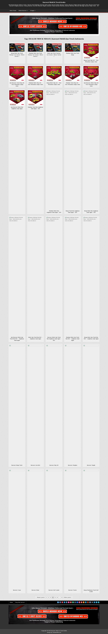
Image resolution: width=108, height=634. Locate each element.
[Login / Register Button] (96, 602)
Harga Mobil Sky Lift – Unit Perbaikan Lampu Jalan (54, 83)
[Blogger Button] (84, 602)
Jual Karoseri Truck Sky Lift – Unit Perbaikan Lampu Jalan (17, 84)
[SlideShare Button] (94, 602)
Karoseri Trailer (72, 590)
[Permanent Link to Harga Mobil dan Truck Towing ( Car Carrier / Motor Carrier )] (17, 47)
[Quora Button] (88, 602)
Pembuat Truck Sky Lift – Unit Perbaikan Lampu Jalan (72, 83)
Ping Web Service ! (20, 602)
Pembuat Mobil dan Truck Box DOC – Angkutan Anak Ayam (72, 339)
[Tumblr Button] (75, 602)
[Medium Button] (73, 602)
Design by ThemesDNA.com (54, 632)
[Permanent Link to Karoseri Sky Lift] (54, 404)
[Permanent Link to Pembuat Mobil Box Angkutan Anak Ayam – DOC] (54, 149)
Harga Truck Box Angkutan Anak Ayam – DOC (72, 211)
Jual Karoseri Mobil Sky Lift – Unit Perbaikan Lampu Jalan (91, 84)
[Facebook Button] (60, 602)
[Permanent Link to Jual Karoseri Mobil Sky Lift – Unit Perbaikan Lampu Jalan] (91, 73)
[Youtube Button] (71, 602)
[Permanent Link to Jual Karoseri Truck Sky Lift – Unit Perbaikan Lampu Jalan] (17, 73)
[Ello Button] (92, 602)
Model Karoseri (23, 10)
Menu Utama (13, 10)
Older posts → (68, 597)
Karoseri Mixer (35, 590)
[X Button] (58, 602)
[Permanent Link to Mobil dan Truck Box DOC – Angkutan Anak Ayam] (35, 276)
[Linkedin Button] (64, 602)
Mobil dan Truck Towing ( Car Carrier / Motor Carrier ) (54, 54)
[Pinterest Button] (62, 602)
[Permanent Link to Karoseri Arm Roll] (35, 404)
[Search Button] (98, 602)
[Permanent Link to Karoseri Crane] (17, 529)
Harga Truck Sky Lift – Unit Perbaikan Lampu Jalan (91, 61)
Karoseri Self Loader (54, 590)
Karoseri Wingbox (72, 465)
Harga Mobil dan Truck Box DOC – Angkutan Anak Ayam (91, 338)
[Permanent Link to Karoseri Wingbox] (72, 404)
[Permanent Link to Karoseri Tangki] (91, 404)
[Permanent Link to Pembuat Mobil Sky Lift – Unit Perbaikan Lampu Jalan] (35, 73)
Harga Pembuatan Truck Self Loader (91, 591)
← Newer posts (40, 597)
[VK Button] (90, 602)
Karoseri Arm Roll (35, 465)
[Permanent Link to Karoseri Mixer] (35, 529)
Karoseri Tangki (91, 465)
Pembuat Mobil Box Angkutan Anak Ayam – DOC (54, 211)
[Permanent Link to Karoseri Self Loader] (54, 529)
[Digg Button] (77, 602)
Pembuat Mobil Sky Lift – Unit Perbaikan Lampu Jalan (35, 83)
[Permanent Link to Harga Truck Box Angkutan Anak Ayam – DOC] (72, 149)
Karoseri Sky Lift (53, 465)
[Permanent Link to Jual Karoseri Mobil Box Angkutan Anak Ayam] (17, 98)
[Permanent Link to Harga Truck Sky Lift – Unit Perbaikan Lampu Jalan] (91, 51)
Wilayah (32, 10)
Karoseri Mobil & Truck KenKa (54, 2)
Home (11, 602)
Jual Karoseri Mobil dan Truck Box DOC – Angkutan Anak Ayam (17, 339)
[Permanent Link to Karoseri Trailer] (72, 529)
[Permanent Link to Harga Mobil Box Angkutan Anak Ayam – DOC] (91, 149)
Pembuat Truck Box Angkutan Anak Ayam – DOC (35, 108)
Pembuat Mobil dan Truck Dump (72, 54)
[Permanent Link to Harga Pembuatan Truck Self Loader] (91, 529)
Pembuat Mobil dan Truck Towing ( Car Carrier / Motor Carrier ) (35, 54)
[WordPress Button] (86, 602)
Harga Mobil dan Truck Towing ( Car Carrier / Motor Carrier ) (16, 54)
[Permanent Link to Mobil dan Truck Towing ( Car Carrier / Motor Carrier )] (54, 47)
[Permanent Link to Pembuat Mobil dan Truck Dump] (72, 47)
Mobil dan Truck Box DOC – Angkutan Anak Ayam (35, 338)
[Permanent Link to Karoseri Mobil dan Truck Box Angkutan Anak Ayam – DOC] (54, 276)
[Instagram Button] (66, 602)
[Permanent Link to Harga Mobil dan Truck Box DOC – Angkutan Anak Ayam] (91, 276)
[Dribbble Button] (79, 602)
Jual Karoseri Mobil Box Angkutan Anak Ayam (17, 108)
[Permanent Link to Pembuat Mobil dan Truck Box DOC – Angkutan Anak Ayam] (72, 276)
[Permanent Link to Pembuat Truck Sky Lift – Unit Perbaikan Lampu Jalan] (72, 73)
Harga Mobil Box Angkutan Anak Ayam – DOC (91, 211)
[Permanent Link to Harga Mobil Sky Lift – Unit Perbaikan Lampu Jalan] (54, 73)
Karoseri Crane (17, 590)
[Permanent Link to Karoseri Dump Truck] (17, 404)
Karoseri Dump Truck (16, 465)
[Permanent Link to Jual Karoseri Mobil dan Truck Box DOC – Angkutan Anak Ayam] (17, 276)
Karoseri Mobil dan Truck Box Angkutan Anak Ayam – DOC (54, 339)
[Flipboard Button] (81, 602)
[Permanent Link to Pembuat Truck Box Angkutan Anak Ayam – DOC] (35, 98)
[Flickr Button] (69, 602)
